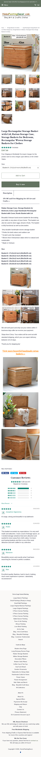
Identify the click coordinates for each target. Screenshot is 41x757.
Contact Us (20, 709)
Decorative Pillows (20, 659)
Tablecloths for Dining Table (20, 672)
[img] (6, 509)
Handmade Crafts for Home (20, 674)
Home (2, 28)
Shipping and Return (20, 704)
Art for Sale (20, 629)
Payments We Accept (20, 702)
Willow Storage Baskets (20, 656)
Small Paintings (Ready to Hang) (20, 600)
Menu (6, 5)
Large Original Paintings (20, 608)
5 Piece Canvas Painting (20, 616)
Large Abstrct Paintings (20, 598)
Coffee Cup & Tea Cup (20, 664)
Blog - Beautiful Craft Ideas (20, 685)
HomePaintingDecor (26, 749)
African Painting (20, 624)
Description (7, 193)
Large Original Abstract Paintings (20, 605)
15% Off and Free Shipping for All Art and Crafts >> (19, 199)
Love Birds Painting (20, 626)
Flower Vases (20, 677)
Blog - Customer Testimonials (20, 637)
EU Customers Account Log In (20, 714)
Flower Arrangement (20, 679)
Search (20, 639)
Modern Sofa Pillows (20, 661)
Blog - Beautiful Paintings (20, 634)
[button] (6, 147)
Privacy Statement (20, 712)
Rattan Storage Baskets (20, 653)
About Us (20, 696)
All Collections (20, 687)
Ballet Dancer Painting (20, 619)
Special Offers (20, 699)
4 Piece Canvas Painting (20, 613)
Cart (38, 5)
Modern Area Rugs (20, 648)
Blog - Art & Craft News (20, 631)
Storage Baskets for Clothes (13, 28)
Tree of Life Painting (20, 621)
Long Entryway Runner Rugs (20, 651)
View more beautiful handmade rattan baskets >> (20, 352)
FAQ (20, 707)
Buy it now (20, 184)
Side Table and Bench (20, 682)
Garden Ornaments (20, 669)
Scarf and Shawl (20, 667)
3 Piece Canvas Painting (20, 611)
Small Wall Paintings (20, 603)
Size (3, 164)
